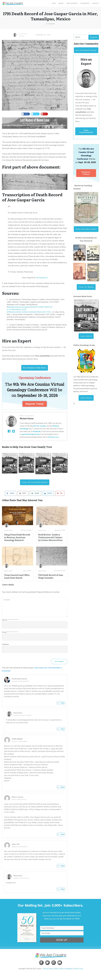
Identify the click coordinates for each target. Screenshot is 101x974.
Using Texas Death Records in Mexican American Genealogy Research (17, 537)
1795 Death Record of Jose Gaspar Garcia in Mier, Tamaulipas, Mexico (50, 15)
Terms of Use (78, 969)
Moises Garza (8, 530)
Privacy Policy (48, 969)
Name (10, 620)
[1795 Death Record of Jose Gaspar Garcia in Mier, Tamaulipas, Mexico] (34, 75)
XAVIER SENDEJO (17, 739)
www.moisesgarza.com (31, 434)
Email (10, 632)
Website (5, 644)
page (53, 437)
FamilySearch (41, 277)
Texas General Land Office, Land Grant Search (17, 576)
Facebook (36, 431)
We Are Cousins (39, 426)
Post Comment (59, 661)
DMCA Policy (59, 969)
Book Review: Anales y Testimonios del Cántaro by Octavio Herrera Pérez (50, 537)
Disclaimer (68, 969)
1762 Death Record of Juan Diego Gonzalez (50, 576)
